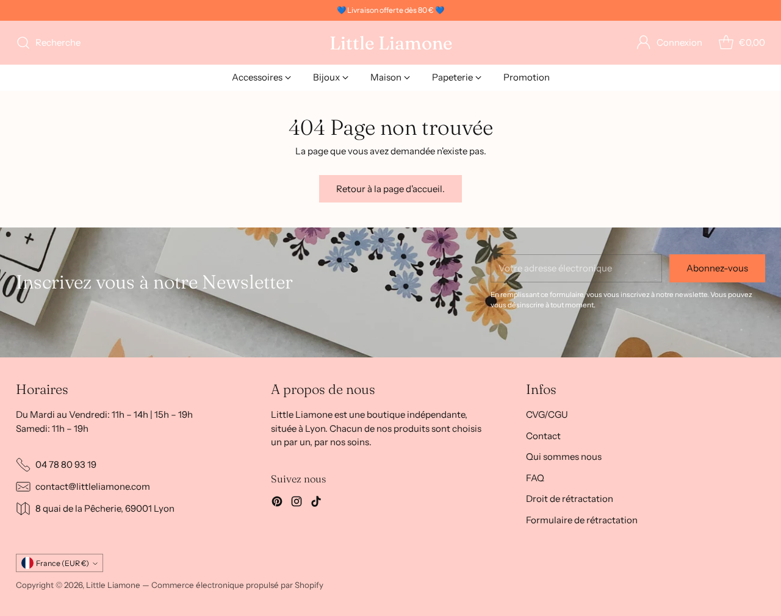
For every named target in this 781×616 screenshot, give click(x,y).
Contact (543, 436)
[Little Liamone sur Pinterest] (277, 503)
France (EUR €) (62, 563)
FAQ (535, 478)
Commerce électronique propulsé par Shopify (237, 585)
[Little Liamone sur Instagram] (296, 503)
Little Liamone (113, 585)
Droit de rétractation (569, 498)
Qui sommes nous (564, 456)
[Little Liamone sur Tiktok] (316, 503)
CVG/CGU (547, 414)
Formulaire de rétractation (582, 520)
